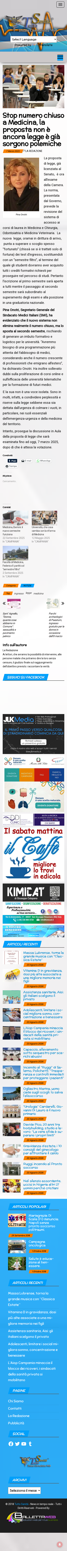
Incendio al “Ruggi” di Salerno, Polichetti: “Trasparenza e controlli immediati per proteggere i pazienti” (43, 1072)
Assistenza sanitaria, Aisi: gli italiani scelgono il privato (43, 995)
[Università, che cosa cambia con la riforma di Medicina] (44, 518)
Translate (45, 45)
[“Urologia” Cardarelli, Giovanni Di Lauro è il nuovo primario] (12, 1111)
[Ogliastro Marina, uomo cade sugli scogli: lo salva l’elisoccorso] (12, 1093)
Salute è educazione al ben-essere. (41, 1262)
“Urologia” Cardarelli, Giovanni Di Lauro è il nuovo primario (43, 1110)
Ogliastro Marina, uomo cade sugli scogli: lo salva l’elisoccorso (43, 1092)
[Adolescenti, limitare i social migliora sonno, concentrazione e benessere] (12, 1015)
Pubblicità (16, 1423)
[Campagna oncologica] (17, 1246)
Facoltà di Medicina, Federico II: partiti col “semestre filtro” (13, 566)
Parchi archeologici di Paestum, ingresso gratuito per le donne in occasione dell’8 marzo (56, 625)
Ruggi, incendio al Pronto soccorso (42, 1166)
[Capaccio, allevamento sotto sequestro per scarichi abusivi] (12, 1054)
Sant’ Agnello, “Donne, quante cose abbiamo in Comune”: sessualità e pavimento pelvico (10, 625)
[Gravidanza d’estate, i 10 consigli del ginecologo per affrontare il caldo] (12, 1151)
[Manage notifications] (60, 1544)
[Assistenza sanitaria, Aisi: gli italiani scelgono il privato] (12, 997)
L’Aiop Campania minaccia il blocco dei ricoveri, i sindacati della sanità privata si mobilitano (43, 1033)
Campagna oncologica (37, 1243)
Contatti (14, 1408)
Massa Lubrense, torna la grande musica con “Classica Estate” (43, 956)
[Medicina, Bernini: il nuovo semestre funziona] (15, 518)
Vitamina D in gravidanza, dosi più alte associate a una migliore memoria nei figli (42, 975)
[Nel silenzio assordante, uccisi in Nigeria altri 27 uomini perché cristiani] (12, 1186)
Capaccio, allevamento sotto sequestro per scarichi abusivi (43, 1053)
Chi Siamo (16, 1401)
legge (28, 592)
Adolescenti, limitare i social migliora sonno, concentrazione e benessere (43, 1013)
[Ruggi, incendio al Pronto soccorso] (12, 1169)
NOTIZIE (27, 585)
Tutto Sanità (21, 1504)
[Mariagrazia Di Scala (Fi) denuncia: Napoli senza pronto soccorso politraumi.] (17, 1220)
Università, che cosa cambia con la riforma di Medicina (43, 531)
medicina (38, 593)
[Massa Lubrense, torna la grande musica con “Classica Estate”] (12, 957)
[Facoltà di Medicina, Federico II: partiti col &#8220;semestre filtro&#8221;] (15, 553)
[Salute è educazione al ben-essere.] (17, 1263)
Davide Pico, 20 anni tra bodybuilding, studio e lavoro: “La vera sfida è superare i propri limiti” (43, 1129)
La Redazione (33, 151)
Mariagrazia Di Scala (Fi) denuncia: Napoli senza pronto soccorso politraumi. (44, 1222)
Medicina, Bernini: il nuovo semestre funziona (13, 531)
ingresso (19, 593)
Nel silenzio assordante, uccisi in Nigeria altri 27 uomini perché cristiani (42, 1184)
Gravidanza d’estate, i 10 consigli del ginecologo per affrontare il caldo (42, 1149)
